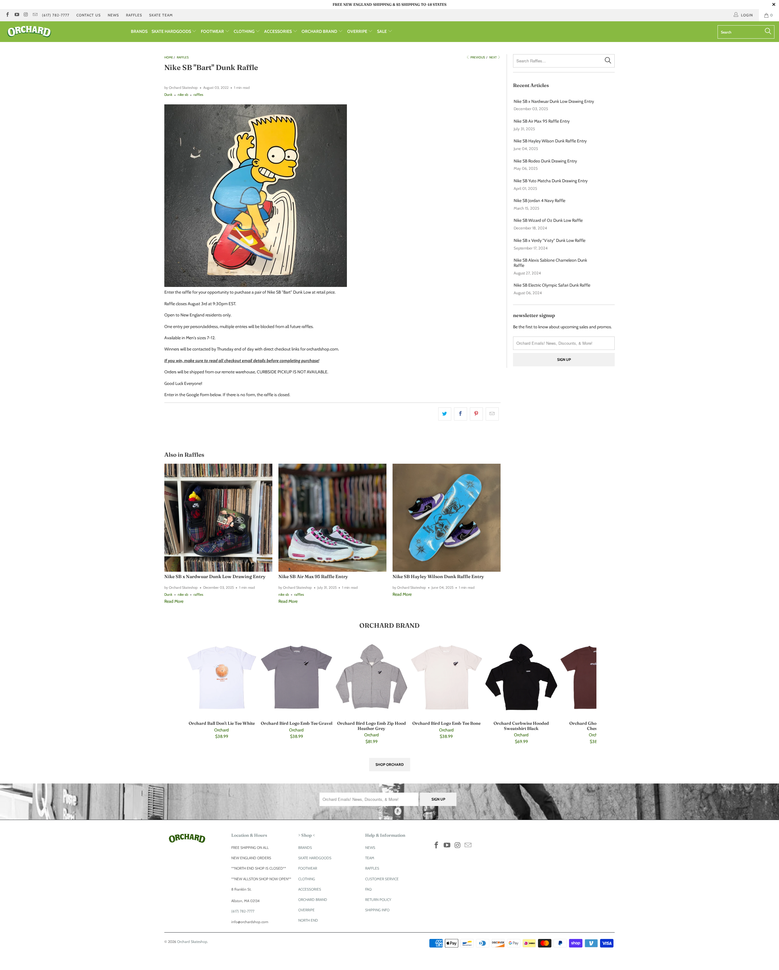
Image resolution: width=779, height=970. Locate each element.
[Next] (606, 693)
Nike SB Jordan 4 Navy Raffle (539, 200)
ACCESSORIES (278, 31)
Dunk (168, 94)
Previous (477, 57)
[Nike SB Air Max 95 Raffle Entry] (332, 518)
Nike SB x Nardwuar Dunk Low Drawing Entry (215, 576)
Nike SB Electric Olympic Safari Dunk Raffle (552, 285)
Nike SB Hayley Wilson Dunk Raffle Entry (438, 576)
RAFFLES (134, 15)
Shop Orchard (390, 764)
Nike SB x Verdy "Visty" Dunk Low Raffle (549, 240)
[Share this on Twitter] (444, 413)
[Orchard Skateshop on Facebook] (7, 15)
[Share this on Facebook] (460, 413)
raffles (198, 94)
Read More (173, 601)
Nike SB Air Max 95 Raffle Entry (313, 576)
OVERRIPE (357, 31)
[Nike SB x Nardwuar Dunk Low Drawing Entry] (218, 518)
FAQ (368, 889)
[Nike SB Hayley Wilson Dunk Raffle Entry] (447, 518)
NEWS (113, 15)
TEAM (369, 858)
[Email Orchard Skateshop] (34, 15)
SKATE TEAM (161, 15)
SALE (382, 31)
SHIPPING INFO (377, 910)
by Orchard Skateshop (181, 87)
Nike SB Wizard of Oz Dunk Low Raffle (548, 220)
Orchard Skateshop (192, 941)
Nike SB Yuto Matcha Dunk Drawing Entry (551, 180)
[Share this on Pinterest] (476, 413)
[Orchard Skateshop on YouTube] (16, 15)
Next (493, 57)
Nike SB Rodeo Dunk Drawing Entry (545, 161)
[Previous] (176, 693)
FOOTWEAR (213, 31)
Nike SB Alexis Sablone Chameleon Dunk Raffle (550, 263)
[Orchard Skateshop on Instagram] (25, 15)
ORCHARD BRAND (320, 31)
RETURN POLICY (378, 899)
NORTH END (308, 920)
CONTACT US (88, 15)
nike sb (183, 94)
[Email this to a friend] (492, 413)
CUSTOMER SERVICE (382, 879)
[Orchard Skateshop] (65, 32)
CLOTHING (244, 31)
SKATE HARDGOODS (172, 31)
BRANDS (139, 31)
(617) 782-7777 (55, 15)
